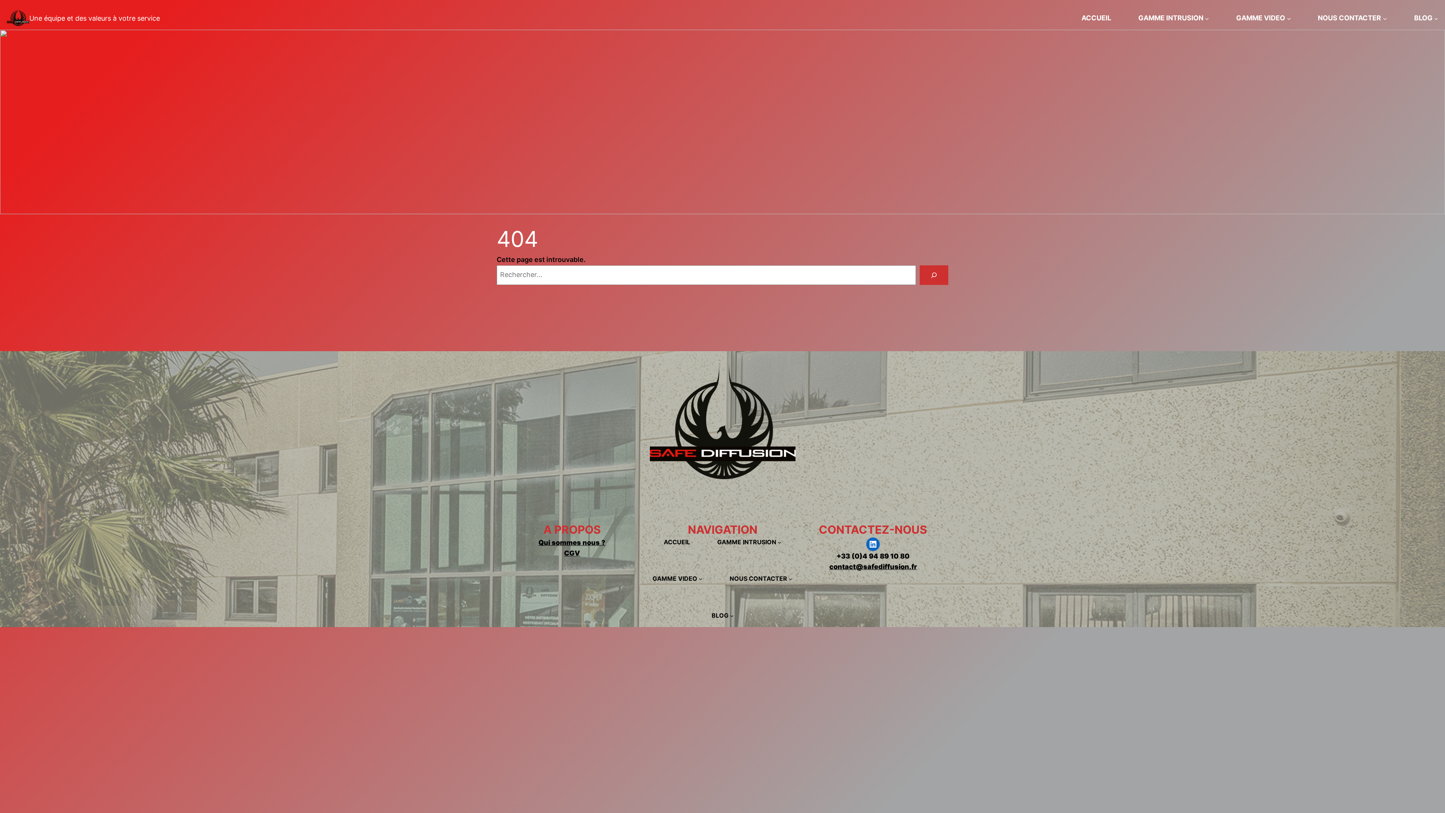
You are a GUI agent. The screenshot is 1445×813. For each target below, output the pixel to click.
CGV (572, 553)
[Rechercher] (934, 275)
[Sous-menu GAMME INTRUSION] (1207, 18)
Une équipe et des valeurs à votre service (94, 18)
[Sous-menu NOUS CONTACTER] (1385, 18)
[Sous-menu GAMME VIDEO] (1289, 18)
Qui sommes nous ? (571, 543)
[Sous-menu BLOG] (1436, 18)
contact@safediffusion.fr (873, 567)
